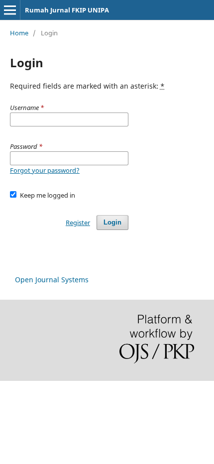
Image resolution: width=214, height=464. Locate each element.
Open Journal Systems (52, 279)
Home (19, 32)
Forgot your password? (45, 170)
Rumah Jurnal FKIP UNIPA (67, 9)
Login (112, 222)
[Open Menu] (10, 10)
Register (78, 222)
